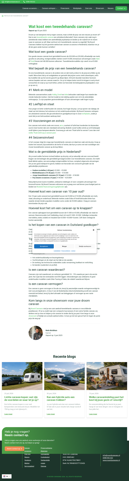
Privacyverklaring (65, 250)
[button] (94, 230)
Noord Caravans (37, 309)
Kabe (98, 59)
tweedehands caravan (45, 37)
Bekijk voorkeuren (85, 246)
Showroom (100, 8)
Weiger (64, 246)
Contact (73, 250)
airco (61, 125)
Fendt (33, 61)
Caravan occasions (29, 8)
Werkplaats (77, 8)
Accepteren (44, 246)
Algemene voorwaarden (45, 452)
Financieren (65, 8)
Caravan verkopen (48, 8)
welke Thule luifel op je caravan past (42, 133)
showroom (33, 316)
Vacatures (27, 460)
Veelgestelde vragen (45, 461)
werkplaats (86, 114)
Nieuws (111, 8)
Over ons (88, 8)
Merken (26, 463)
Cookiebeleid (57, 250)
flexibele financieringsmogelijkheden (50, 187)
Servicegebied (29, 466)
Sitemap (43, 466)
